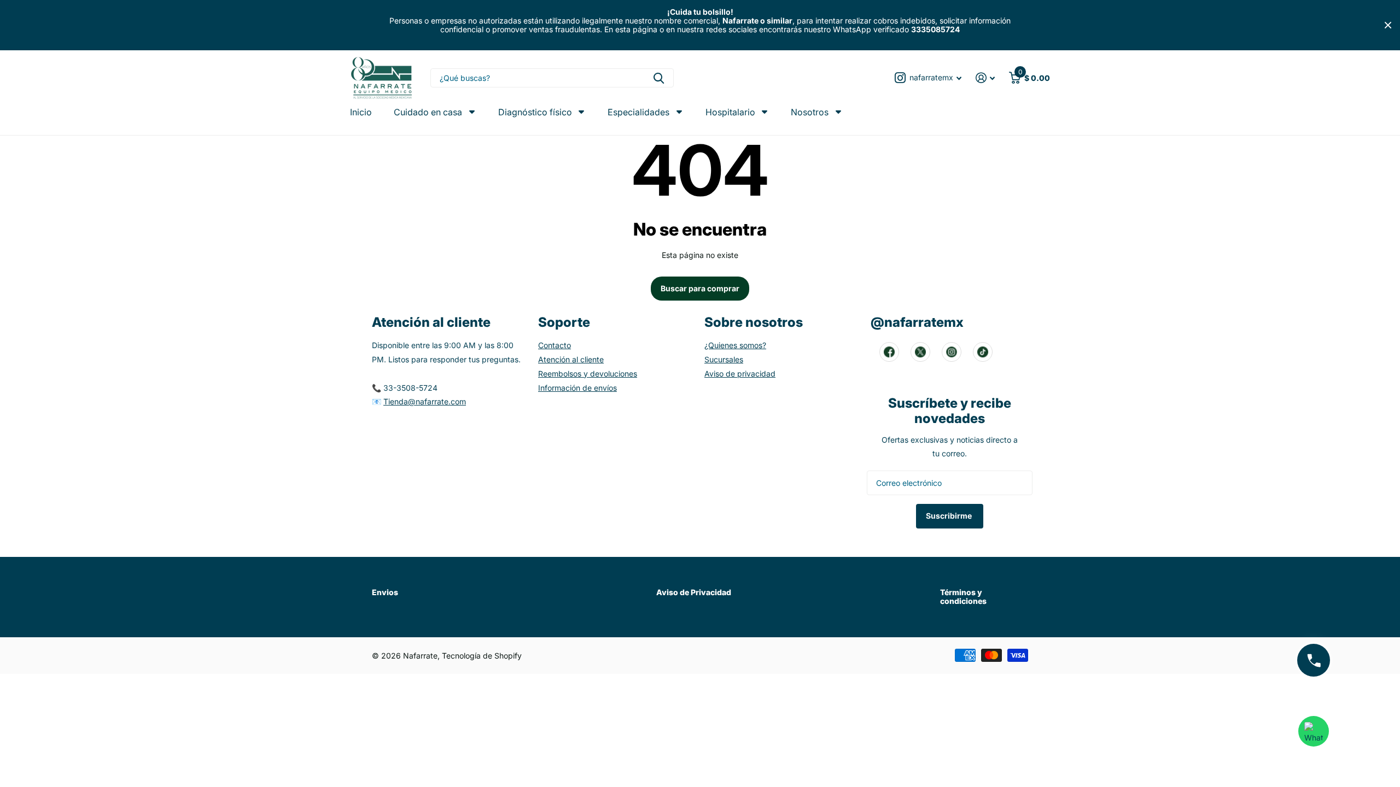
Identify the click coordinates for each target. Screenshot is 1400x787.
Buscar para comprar (700, 288)
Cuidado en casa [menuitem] (428, 112)
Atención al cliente (571, 359)
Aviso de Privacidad (693, 592)
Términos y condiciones (963, 597)
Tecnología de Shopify (482, 655)
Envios (385, 592)
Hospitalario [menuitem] (730, 112)
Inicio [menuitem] (361, 112)
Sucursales (723, 359)
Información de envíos (577, 387)
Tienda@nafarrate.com (424, 401)
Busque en (659, 77)
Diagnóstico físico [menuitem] (535, 112)
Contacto (554, 345)
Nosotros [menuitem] (810, 112)
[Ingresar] (985, 78)
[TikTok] (983, 352)
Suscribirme (949, 515)
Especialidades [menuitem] (638, 112)
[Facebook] (889, 352)
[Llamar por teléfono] (1313, 660)
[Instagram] (951, 352)
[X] (920, 352)
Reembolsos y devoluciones (587, 373)
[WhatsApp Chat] (1313, 731)
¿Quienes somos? (735, 345)
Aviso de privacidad (739, 373)
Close (1388, 25)
